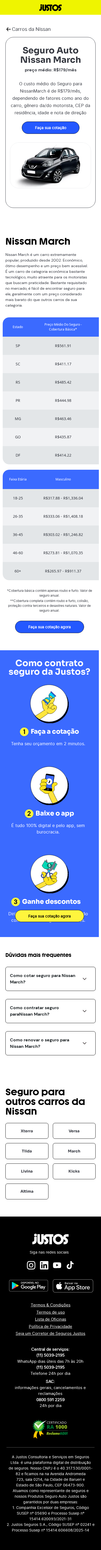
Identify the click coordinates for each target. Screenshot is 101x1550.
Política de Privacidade (50, 1326)
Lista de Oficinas (50, 1319)
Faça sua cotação (50, 127)
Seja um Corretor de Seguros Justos (50, 1333)
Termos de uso (50, 1312)
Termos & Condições (51, 1304)
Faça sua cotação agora (49, 627)
